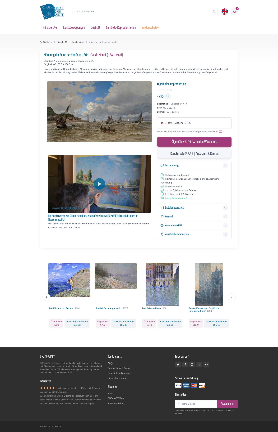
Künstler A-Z (50, 27)
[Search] (214, 12)
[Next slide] (232, 297)
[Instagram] (192, 364)
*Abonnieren (227, 403)
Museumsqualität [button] (173, 225)
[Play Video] (99, 184)
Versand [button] (169, 216)
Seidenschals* (150, 27)
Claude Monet (77, 42)
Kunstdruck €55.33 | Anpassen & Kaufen (194, 154)
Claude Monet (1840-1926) (106, 55)
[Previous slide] (46, 297)
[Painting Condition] (185, 103)
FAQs (110, 363)
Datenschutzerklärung (119, 368)
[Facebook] (185, 364)
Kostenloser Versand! (176, 198)
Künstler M (62, 42)
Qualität (95, 27)
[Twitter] (178, 364)
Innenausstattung (116, 403)
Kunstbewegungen (74, 27)
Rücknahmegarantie (118, 378)
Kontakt (111, 393)
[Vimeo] (199, 364)
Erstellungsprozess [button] (174, 207)
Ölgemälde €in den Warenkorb (194, 142)
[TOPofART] (52, 11)
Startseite (47, 42)
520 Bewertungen (60, 392)
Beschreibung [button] (172, 165)
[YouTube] (206, 364)
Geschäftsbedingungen (119, 373)
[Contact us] (221, 131)
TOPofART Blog (116, 398)
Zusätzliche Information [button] (177, 234)
